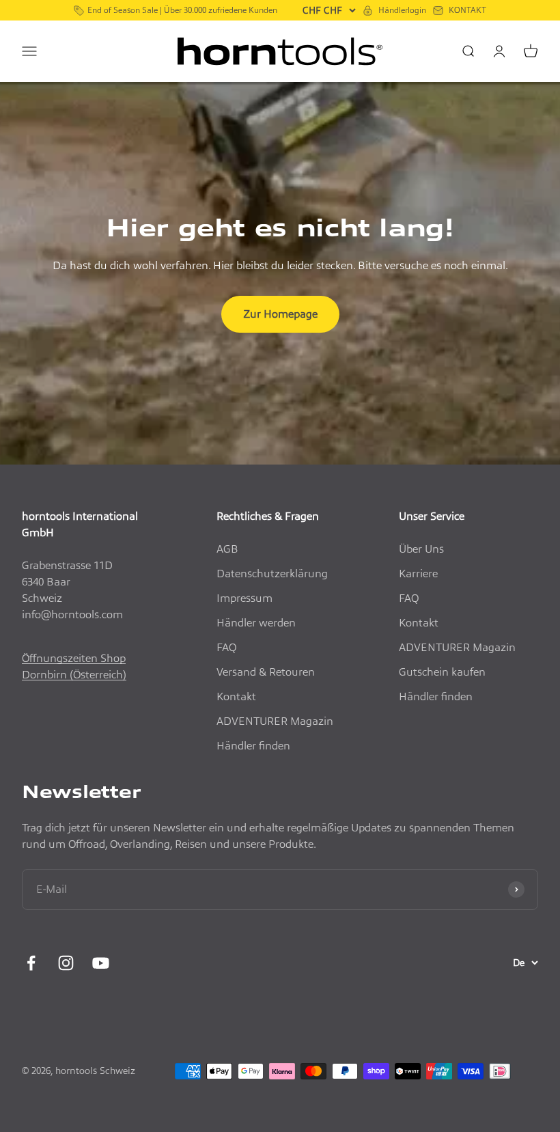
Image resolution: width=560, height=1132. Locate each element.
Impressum (244, 598)
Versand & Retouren (265, 672)
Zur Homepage (280, 314)
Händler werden (256, 623)
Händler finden (253, 745)
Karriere (418, 573)
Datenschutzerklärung (272, 573)
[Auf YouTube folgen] (101, 963)
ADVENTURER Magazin (274, 721)
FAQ (226, 647)
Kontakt (236, 696)
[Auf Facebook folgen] (31, 963)
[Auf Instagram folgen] (66, 963)
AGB (227, 549)
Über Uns (421, 549)
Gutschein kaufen (442, 672)
